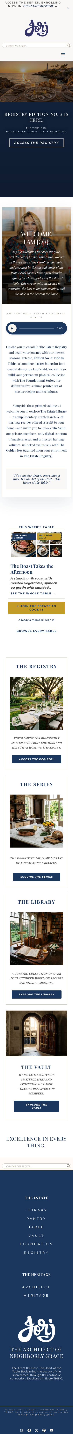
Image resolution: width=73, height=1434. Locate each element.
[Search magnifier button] (68, 45)
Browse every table (37, 631)
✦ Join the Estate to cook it (36, 607)
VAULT (36, 1236)
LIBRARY (36, 1210)
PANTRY (36, 1218)
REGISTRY (36, 1252)
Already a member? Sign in (36, 619)
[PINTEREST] (44, 1430)
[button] (63, 55)
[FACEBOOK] (29, 1430)
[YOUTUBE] (51, 1430)
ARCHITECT (36, 1287)
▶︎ (12, 328)
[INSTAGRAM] (22, 1430)
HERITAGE (36, 1295)
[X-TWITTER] (36, 1430)
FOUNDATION (36, 1244)
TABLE (36, 1227)
